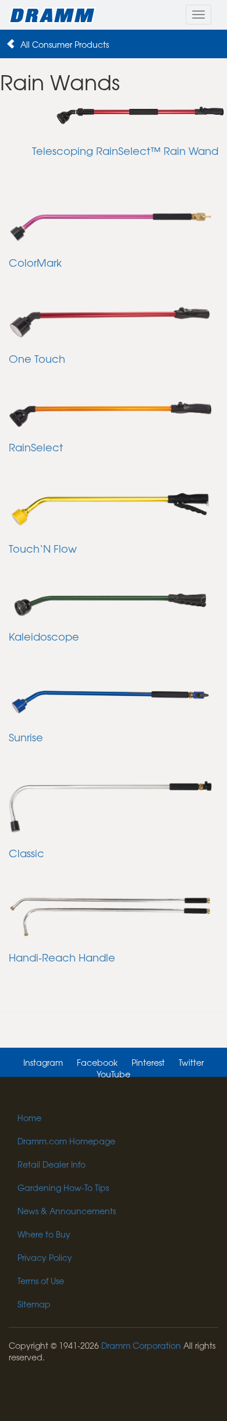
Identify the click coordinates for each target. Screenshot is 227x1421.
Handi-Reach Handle (62, 957)
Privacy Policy (44, 1257)
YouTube (113, 1074)
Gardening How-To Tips (63, 1187)
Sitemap (34, 1304)
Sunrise (26, 737)
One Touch (37, 358)
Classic (26, 853)
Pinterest (148, 1062)
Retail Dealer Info (51, 1164)
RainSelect (36, 447)
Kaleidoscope (44, 636)
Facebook (97, 1062)
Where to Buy (43, 1234)
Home (29, 1117)
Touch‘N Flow (43, 548)
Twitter (191, 1062)
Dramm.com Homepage (66, 1141)
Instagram (43, 1062)
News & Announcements (66, 1211)
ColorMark (35, 262)
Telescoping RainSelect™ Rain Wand (125, 150)
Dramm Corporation (141, 1345)
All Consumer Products (64, 44)
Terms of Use (40, 1280)
